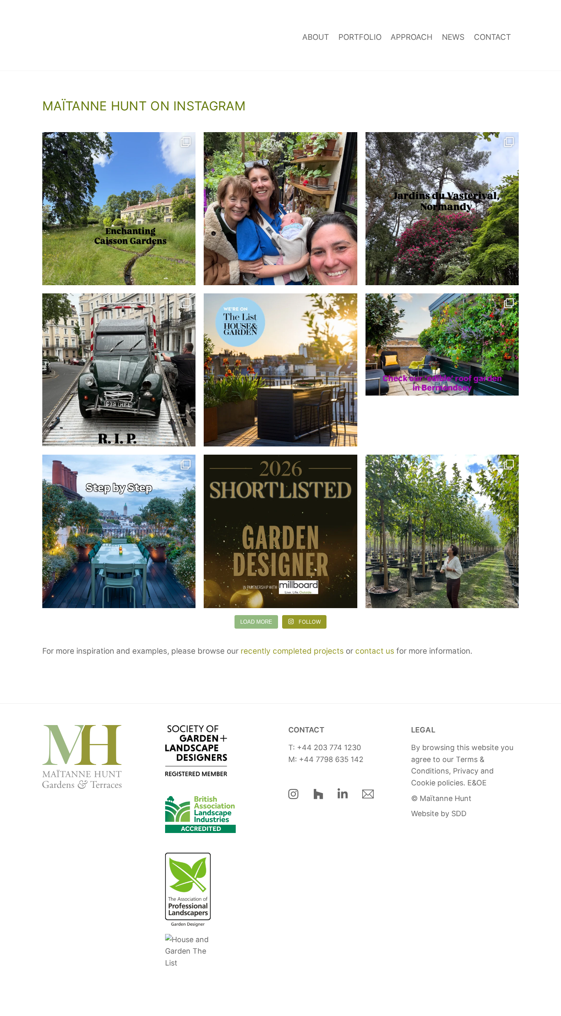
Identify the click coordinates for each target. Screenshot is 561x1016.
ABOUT (315, 37)
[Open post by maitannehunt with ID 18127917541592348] (118, 369)
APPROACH (411, 37)
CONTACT (492, 37)
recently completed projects (292, 651)
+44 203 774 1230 (329, 747)
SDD (459, 813)
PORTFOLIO (360, 37)
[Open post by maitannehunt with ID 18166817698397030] (442, 531)
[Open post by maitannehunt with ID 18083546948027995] (280, 369)
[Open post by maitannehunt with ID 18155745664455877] (442, 208)
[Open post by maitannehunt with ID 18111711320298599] (118, 208)
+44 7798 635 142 (331, 759)
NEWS (453, 37)
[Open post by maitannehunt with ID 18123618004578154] (442, 369)
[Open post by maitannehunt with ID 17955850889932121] (280, 531)
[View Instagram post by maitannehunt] (187, 275)
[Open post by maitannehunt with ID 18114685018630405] (118, 531)
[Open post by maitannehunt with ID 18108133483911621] (280, 208)
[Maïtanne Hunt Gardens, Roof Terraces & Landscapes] (67, 52)
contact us (374, 651)
